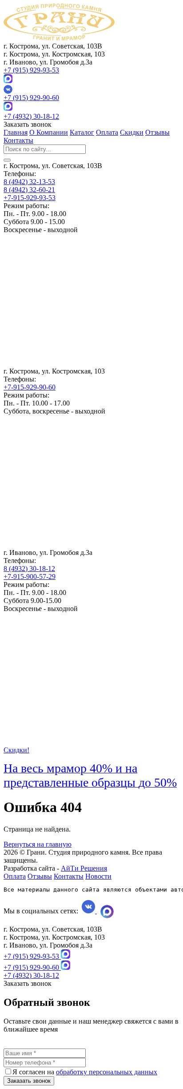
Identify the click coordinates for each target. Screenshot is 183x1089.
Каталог (82, 132)
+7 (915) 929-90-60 (31, 97)
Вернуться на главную (38, 844)
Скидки (131, 132)
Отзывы (157, 132)
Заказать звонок (29, 1080)
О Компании (48, 132)
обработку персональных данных (106, 1072)
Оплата (107, 132)
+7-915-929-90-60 (30, 387)
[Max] (8, 80)
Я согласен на (84, 1072)
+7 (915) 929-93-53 (31, 70)
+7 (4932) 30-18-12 (31, 116)
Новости (98, 876)
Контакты (18, 140)
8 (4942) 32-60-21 (29, 189)
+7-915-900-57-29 (30, 576)
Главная (16, 132)
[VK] (91, 89)
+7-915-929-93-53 (30, 197)
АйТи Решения (84, 868)
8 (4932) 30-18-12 (29, 568)
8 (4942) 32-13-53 (29, 181)
